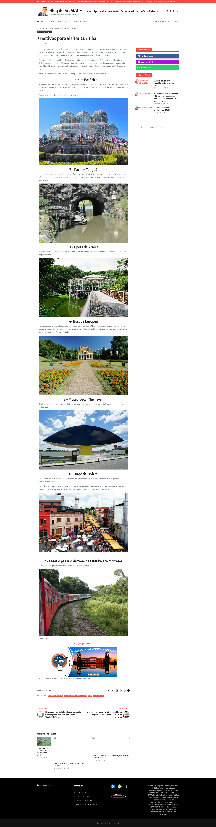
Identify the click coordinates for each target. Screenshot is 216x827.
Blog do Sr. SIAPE (66, 10)
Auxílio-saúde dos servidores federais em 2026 (164, 83)
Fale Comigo (118, 795)
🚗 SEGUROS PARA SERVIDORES (52, 21)
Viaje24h (48, 639)
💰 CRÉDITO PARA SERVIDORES (76, 21)
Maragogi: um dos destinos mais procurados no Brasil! (43, 751)
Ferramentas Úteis (129, 11)
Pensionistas (113, 11)
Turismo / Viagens (49, 28)
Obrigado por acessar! (83, 643)
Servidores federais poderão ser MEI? (163, 108)
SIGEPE (101, 695)
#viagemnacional (69, 695)
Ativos (89, 11)
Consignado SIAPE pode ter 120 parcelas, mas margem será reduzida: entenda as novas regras (166, 97)
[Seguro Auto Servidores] (157, 128)
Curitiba (84, 695)
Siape (90, 695)
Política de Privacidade (84, 800)
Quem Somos (81, 792)
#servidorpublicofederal (55, 695)
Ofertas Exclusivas (150, 11)
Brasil (78, 695)
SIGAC (95, 695)
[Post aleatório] (172, 21)
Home (39, 28)
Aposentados (100, 11)
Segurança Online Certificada (86, 804)
